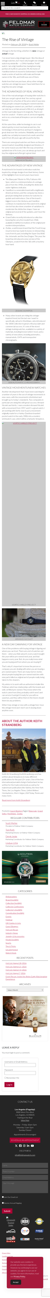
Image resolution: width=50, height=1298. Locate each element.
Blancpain (33, 811)
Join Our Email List (11, 1197)
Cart (15, 2)
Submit (7, 1211)
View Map (25, 1120)
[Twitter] (16, 1146)
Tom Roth (10, 829)
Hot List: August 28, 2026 (16, 963)
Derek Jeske (11, 836)
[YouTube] (32, 1146)
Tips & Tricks (11, 946)
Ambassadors (11, 896)
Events (8, 916)
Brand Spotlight (12, 900)
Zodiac (20, 813)
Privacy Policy (6, 1253)
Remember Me (12, 1078)
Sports (8, 943)
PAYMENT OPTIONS (21, 14)
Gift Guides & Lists (13, 923)
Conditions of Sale (7, 1256)
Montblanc (11, 813)
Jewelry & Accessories (15, 936)
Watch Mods (11, 953)
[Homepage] (19, 24)
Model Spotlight (12, 939)
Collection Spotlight (14, 903)
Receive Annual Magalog (12, 1203)
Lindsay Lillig (12, 843)
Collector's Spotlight (14, 910)
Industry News (12, 933)
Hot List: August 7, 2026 (15, 973)
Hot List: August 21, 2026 (16, 966)
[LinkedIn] (28, 1146)
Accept (16, 1282)
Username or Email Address (15, 1062)
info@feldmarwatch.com (25, 1155)
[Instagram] (24, 1146)
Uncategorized (12, 949)
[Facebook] (20, 1146)
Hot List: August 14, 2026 (16, 970)
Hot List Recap (12, 929)
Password (8, 1070)
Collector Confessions (15, 906)
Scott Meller (34, 44)
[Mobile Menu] (3, 3)
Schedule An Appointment (25, 1140)
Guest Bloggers (16, 811)
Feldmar (9, 920)
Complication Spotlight (15, 913)
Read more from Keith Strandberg (16, 800)
